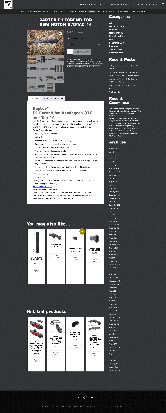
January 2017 (113, 261)
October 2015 (114, 284)
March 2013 (113, 344)
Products (85, 4)
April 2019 (112, 235)
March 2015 (113, 304)
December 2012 (114, 347)
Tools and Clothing (137, 11)
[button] (60, 33)
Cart (157, 4)
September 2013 (114, 337)
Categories (100, 4)
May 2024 (112, 165)
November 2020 (114, 198)
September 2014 (114, 324)
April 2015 (112, 301)
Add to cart (82, 52)
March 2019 (113, 238)
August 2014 (113, 327)
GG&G (100, 11)
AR (110, 23)
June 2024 (113, 162)
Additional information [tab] (53, 98)
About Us (114, 4)
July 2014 (112, 331)
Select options (56, 256)
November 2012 (114, 351)
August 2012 (113, 354)
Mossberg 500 (116, 33)
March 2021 (113, 188)
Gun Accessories (117, 26)
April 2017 (112, 258)
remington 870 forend (95, 61)
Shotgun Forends (72, 61)
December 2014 (114, 314)
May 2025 (112, 155)
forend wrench (57, 167)
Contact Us (127, 4)
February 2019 (114, 241)
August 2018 (113, 251)
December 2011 (114, 370)
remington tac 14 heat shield (92, 65)
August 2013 (113, 341)
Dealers (139, 4)
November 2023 (114, 172)
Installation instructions (42, 186)
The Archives (115, 49)
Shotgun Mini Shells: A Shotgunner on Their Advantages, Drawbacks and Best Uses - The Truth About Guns (125, 111)
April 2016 (112, 274)
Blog (148, 4)
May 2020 (112, 218)
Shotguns (113, 46)
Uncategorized (116, 53)
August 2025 (113, 149)
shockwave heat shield (73, 66)
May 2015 (112, 298)
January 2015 (113, 311)
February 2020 (114, 221)
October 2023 (114, 175)
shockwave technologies (87, 66)
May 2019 (112, 231)
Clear (98, 44)
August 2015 (113, 291)
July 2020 (112, 212)
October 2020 (114, 202)
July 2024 (112, 159)
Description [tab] (35, 98)
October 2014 (114, 321)
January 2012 (113, 367)
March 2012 (113, 360)
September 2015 (114, 288)
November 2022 (114, 178)
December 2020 (114, 195)
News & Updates (117, 36)
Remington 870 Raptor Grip (89, 63)
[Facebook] (78, 397)
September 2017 (114, 255)
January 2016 (113, 278)
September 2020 (115, 205)
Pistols (112, 39)
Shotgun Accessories (97, 60)
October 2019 (114, 225)
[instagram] (85, 397)
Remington (87, 60)
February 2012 (114, 364)
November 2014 (114, 317)
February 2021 (114, 192)
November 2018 (114, 245)
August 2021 (113, 182)
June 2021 (112, 185)
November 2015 (114, 281)
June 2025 (112, 152)
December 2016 (114, 264)
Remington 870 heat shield (74, 63)
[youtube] (92, 397)
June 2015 (112, 294)
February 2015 (114, 307)
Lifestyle (113, 29)
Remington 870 (84, 61)
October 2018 (114, 248)
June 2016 (112, 268)
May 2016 (112, 271)
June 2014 (112, 334)
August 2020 (113, 208)
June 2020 (112, 215)
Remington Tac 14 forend (77, 65)
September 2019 (114, 228)
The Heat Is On (114, 92)
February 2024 (114, 168)
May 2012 (112, 357)
